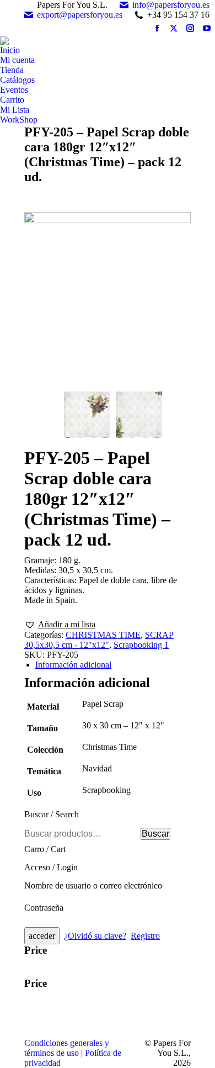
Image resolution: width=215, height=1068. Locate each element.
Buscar (155, 833)
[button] (59, 624)
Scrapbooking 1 (141, 644)
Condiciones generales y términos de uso (66, 1048)
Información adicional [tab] (73, 664)
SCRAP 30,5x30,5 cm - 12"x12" (99, 639)
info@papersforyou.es (170, 4)
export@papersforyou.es (79, 14)
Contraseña (43, 907)
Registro (145, 935)
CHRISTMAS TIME (103, 634)
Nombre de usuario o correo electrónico (93, 885)
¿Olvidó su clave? (95, 935)
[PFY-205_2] (139, 416)
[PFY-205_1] (107, 299)
